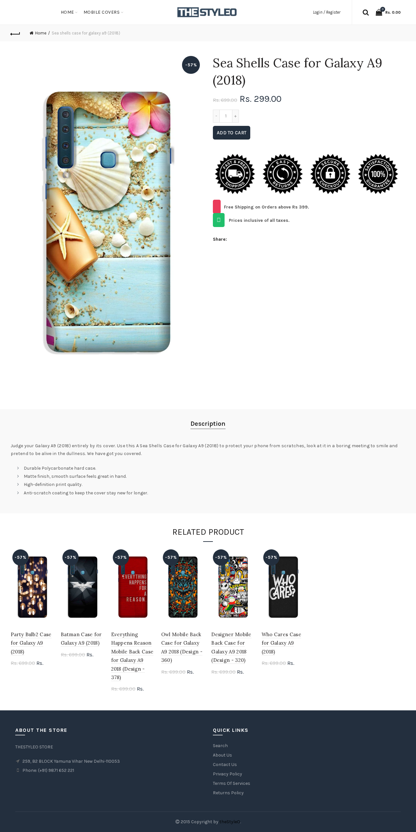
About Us (222, 755)
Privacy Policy (227, 774)
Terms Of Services (231, 783)
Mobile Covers (102, 12)
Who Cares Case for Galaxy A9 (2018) (281, 643)
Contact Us (225, 764)
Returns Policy (228, 793)
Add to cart (231, 133)
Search (220, 745)
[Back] (15, 33)
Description (208, 423)
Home (67, 12)
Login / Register (326, 12)
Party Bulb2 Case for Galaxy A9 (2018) (31, 643)
